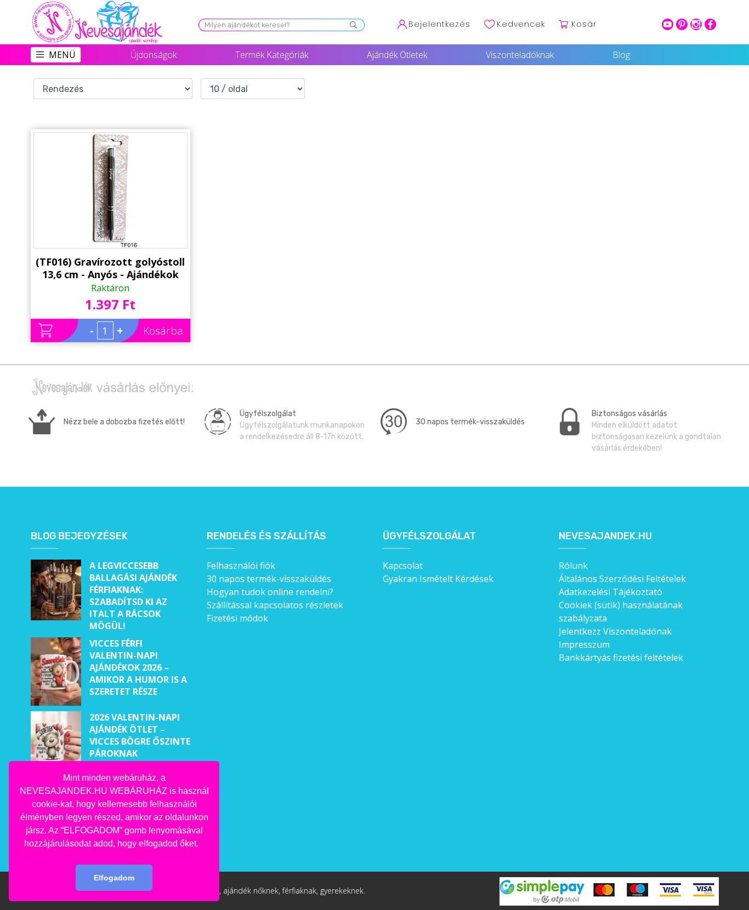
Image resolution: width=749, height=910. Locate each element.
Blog (621, 55)
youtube (667, 24)
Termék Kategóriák (271, 55)
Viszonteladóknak (520, 55)
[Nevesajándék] (98, 4)
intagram (696, 24)
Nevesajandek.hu (605, 536)
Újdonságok (153, 55)
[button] (202, 844)
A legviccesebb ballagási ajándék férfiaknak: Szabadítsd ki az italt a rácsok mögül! (133, 596)
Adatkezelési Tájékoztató (610, 592)
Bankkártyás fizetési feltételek (621, 658)
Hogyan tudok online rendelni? (270, 592)
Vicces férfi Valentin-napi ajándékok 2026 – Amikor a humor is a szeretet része (138, 667)
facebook (710, 24)
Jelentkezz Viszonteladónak (615, 631)
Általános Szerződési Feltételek (622, 579)
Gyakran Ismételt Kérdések (438, 579)
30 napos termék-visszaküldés (269, 579)
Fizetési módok (237, 618)
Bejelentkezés (439, 24)
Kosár (584, 24)
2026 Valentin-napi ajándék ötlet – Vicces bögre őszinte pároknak (139, 735)
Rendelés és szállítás (266, 536)
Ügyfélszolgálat (429, 536)
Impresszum (584, 644)
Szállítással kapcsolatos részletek (275, 605)
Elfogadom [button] (114, 877)
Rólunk (573, 566)
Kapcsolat (403, 566)
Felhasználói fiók (241, 566)
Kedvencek (521, 24)
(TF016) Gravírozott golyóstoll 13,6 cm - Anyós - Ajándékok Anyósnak (110, 268)
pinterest (682, 24)
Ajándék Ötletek (397, 55)
